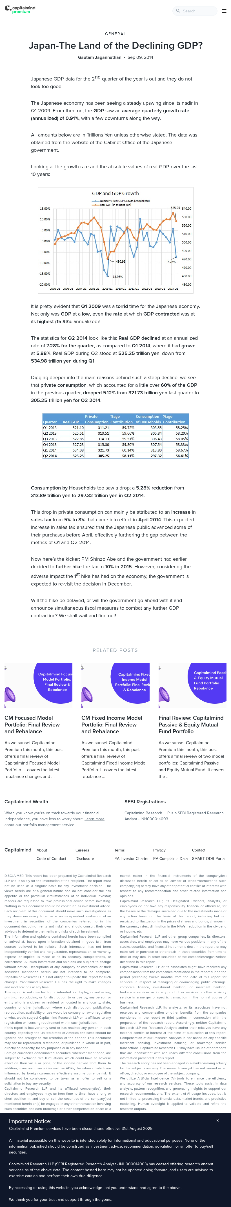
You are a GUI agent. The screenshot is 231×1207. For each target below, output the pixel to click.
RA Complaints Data (170, 858)
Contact (198, 850)
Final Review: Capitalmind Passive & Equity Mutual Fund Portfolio (191, 725)
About (42, 850)
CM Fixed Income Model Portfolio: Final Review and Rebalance (111, 725)
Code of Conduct (51, 858)
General (115, 34)
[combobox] (194, 11)
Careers (82, 850)
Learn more (95, 819)
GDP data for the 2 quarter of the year (97, 79)
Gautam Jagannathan (99, 57)
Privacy (159, 850)
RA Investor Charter (131, 858)
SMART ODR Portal (208, 858)
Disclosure (84, 858)
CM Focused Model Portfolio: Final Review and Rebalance (32, 725)
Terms (119, 850)
